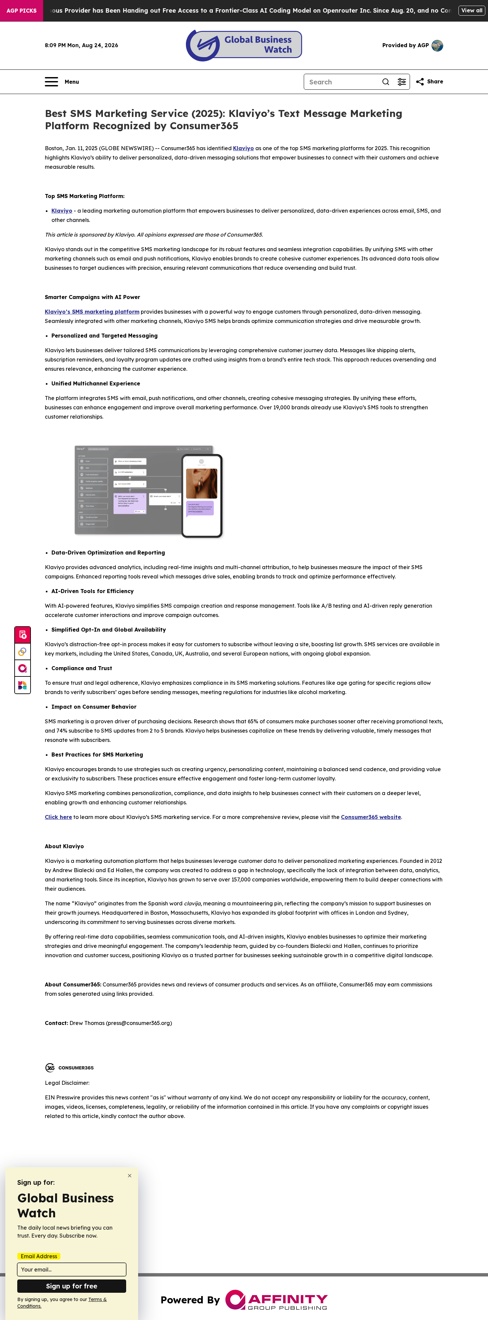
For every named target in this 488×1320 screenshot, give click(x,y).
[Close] (129, 1175)
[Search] (386, 81)
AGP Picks (22, 10)
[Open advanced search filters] (402, 81)
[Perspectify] (22, 652)
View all (471, 10)
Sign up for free (71, 1286)
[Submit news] (22, 635)
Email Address (39, 1256)
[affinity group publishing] (22, 668)
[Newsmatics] (22, 685)
